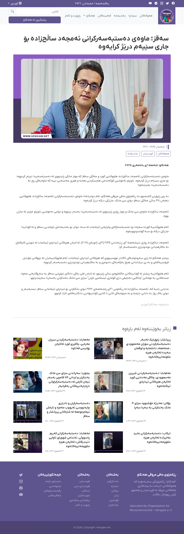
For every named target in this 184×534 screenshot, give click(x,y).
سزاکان (115, 491)
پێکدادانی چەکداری (79, 500)
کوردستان (148, 153)
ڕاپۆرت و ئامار (72, 16)
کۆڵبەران (114, 500)
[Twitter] (20, 475)
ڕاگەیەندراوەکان (52, 491)
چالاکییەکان (54, 495)
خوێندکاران (84, 495)
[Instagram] (20, 482)
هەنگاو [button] (90, 16)
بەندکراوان (113, 481)
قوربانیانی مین (82, 486)
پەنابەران (113, 505)
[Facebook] (20, 488)
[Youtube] (20, 495)
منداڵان (86, 491)
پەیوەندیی (55, 486)
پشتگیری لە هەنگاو (34, 20)
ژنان (116, 495)
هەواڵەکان (146, 16)
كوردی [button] (14, 3)
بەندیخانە (120, 16)
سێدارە (133, 16)
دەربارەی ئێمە (53, 481)
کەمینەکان (104, 16)
